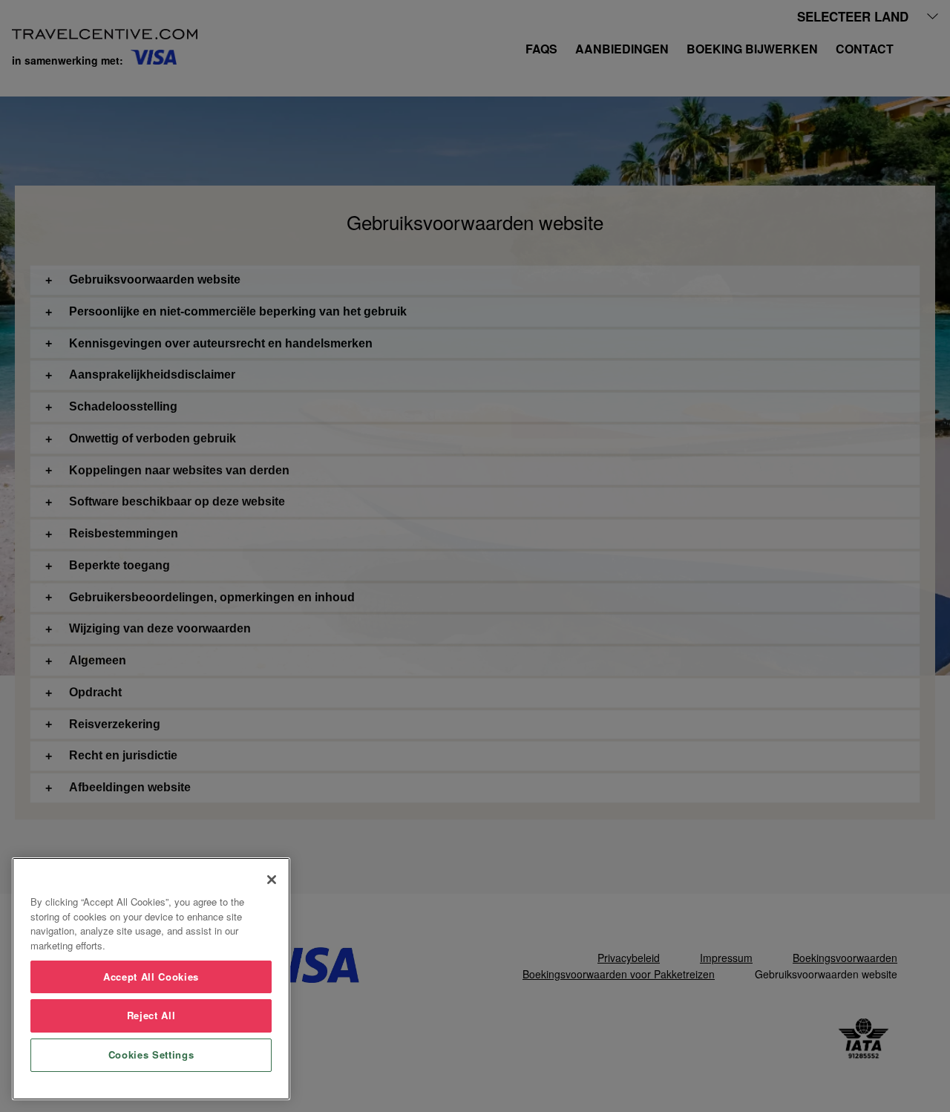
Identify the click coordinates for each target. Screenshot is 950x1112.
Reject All (151, 1015)
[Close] (271, 879)
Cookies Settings (151, 1054)
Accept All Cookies (151, 976)
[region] (151, 978)
